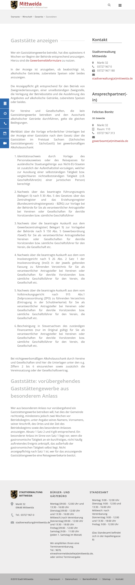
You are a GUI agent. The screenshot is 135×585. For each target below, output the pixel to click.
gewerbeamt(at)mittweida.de (110, 141)
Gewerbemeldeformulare (45, 60)
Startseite (15, 16)
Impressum (54, 579)
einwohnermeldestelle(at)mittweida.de (71, 553)
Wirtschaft (27, 16)
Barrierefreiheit (90, 579)
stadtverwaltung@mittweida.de (33, 522)
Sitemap (106, 579)
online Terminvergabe (68, 557)
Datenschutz (71, 579)
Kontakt (119, 579)
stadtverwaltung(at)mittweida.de (112, 78)
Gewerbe (39, 16)
